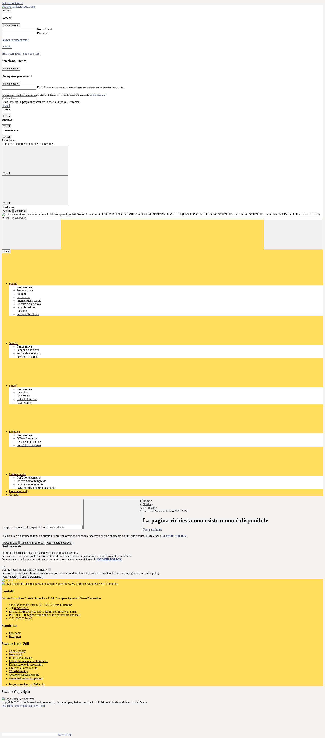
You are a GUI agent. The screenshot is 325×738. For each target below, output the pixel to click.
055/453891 (21, 608)
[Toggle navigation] (31, 234)
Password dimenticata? (15, 39)
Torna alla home (152, 529)
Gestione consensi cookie (24, 674)
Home (146, 500)
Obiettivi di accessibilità (23, 667)
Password (43, 33)
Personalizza (10, 542)
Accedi (7, 10)
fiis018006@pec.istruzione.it (48, 615)
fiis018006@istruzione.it (47, 611)
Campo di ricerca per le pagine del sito (24, 527)
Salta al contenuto (12, 3)
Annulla (7, 210)
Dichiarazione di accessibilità (26, 664)
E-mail (41, 87)
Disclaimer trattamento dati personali (23, 705)
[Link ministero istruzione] (18, 6)
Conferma (20, 210)
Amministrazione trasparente (26, 678)
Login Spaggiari (98, 94)
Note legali (15, 654)
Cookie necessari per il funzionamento (25, 569)
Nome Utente (45, 29)
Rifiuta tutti (32, 542)
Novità (147, 504)
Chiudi (6, 116)
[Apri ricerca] (293, 234)
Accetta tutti (59, 542)
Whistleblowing (18, 671)
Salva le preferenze (30, 576)
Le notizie (149, 507)
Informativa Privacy (21, 657)
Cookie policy (17, 651)
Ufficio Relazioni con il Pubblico (28, 661)
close (6, 251)
